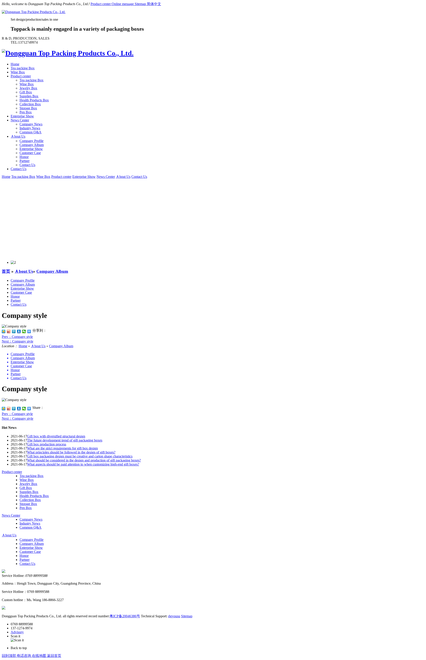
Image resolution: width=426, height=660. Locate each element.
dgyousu (174, 616)
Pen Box (26, 112)
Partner (25, 161)
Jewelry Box (28, 88)
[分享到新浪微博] (9, 331)
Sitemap (141, 4)
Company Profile (31, 141)
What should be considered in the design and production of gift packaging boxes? (84, 460)
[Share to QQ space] (4, 408)
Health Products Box (34, 100)
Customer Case (30, 153)
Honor (24, 157)
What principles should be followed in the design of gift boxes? (71, 452)
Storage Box (28, 108)
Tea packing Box (23, 68)
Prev (17, 337)
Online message (123, 4)
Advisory (17, 632)
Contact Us (27, 165)
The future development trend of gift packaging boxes (64, 440)
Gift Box (26, 92)
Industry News (30, 128)
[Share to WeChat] (24, 408)
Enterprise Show (22, 116)
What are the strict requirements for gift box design (62, 448)
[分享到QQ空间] (4, 331)
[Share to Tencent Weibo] (14, 408)
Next (17, 341)
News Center (20, 120)
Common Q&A (30, 132)
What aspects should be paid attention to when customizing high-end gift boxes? (83, 464)
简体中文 (154, 4)
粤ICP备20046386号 (125, 616)
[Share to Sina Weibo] (9, 408)
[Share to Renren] (19, 408)
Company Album (32, 145)
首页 (6, 271)
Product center (101, 4)
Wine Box (18, 72)
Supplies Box (29, 96)
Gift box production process (46, 444)
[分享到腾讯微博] (14, 331)
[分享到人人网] (19, 331)
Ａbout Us (18, 136)
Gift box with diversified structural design (56, 436)
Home (15, 64)
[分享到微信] (24, 331)
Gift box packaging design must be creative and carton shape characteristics (79, 456)
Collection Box (30, 104)
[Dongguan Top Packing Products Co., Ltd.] (33, 12)
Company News (31, 124)
